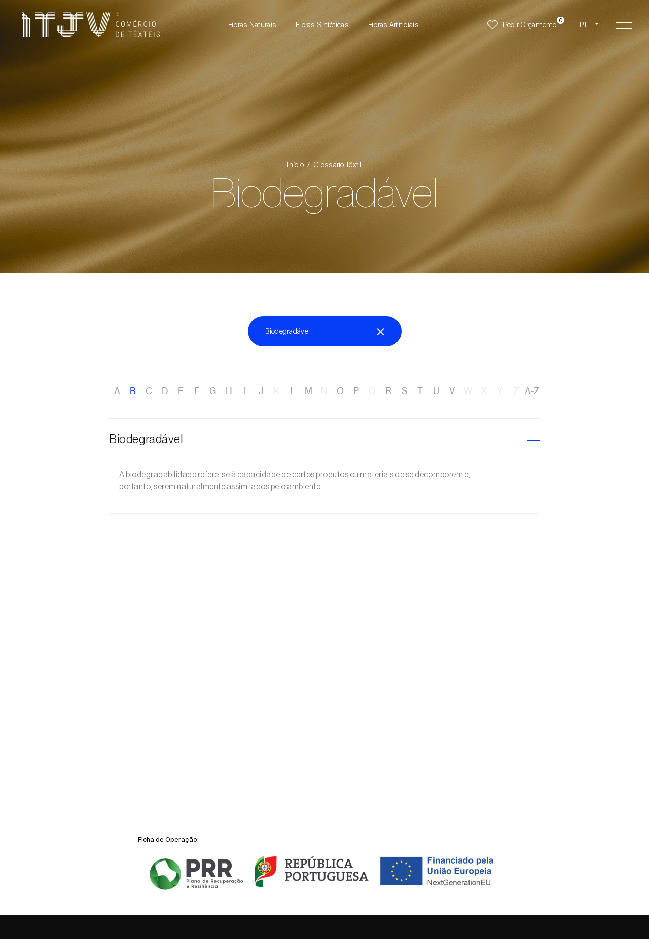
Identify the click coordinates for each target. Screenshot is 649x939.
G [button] (212, 391)
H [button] (229, 391)
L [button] (292, 391)
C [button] (149, 391)
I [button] (245, 391)
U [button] (436, 391)
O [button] (340, 391)
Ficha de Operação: (168, 839)
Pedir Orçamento (529, 24)
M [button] (308, 391)
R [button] (388, 391)
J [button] (261, 391)
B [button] (133, 391)
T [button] (420, 391)
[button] (624, 24)
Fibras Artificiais (393, 24)
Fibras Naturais (252, 24)
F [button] (197, 391)
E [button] (181, 391)
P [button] (356, 391)
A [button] (117, 391)
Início (295, 164)
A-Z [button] (532, 391)
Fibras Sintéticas (322, 24)
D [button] (165, 391)
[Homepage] (91, 25)
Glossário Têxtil (337, 164)
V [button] (452, 391)
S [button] (404, 391)
